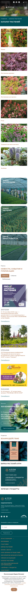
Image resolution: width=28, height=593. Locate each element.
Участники (5, 544)
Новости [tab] (5, 275)
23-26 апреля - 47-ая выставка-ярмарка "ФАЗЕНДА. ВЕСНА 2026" (12, 392)
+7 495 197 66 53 (4, 510)
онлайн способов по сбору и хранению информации (15, 584)
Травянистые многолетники (10, 144)
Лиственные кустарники (8, 97)
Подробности (5, 321)
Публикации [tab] (6, 279)
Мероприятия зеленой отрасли (12, 555)
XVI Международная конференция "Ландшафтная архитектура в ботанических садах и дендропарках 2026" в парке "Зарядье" (13, 355)
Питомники (5, 541)
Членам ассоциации (8, 558)
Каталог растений (15, 19)
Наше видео (5, 570)
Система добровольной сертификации (9, 564)
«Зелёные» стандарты (8, 567)
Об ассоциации (6, 538)
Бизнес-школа (6, 549)
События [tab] (13, 275)
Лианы (3, 49)
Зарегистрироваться (8, 428)
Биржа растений (6, 547)
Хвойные (3, 168)
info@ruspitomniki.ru (5, 512)
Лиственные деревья (7, 73)
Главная (4, 19)
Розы (2, 120)
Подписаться (6, 532)
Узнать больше (7, 423)
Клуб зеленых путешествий (10, 552)
